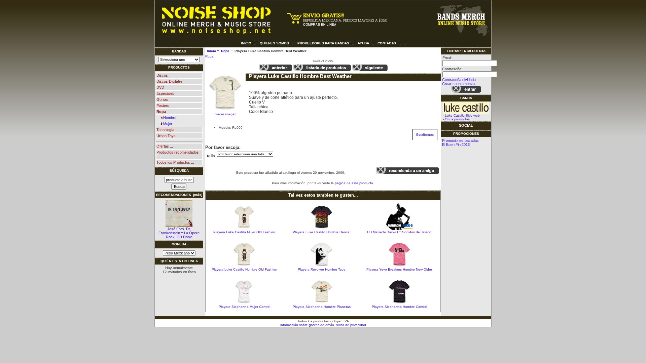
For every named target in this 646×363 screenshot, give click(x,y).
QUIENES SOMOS (274, 43)
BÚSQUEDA (179, 170)
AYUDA (363, 43)
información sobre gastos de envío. (307, 325)
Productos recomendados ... (177, 154)
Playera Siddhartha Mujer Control (244, 307)
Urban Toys (166, 136)
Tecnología (165, 130)
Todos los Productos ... (175, 162)
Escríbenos (425, 134)
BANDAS (179, 51)
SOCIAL (466, 125)
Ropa (225, 51)
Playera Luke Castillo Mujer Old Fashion (244, 232)
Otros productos (457, 119)
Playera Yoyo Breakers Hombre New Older (399, 269)
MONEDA (179, 244)
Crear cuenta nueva (458, 84)
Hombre (168, 118)
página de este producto (354, 183)
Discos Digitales (169, 81)
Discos (162, 75)
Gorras (162, 99)
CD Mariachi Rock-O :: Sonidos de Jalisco (399, 232)
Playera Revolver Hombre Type (322, 269)
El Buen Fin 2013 (456, 145)
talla (211, 156)
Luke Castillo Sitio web (462, 115)
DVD (160, 87)
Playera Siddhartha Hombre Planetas (322, 307)
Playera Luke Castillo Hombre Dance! (322, 232)
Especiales (165, 93)
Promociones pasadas (460, 140)
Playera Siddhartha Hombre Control (399, 307)
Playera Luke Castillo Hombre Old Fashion (244, 269)
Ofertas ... (164, 146)
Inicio (246, 43)
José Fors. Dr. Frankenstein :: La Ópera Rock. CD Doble (179, 233)
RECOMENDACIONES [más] (179, 195)
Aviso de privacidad (350, 325)
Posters (162, 106)
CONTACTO (387, 43)
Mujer (166, 124)
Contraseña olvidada (459, 80)
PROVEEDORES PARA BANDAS (323, 43)
